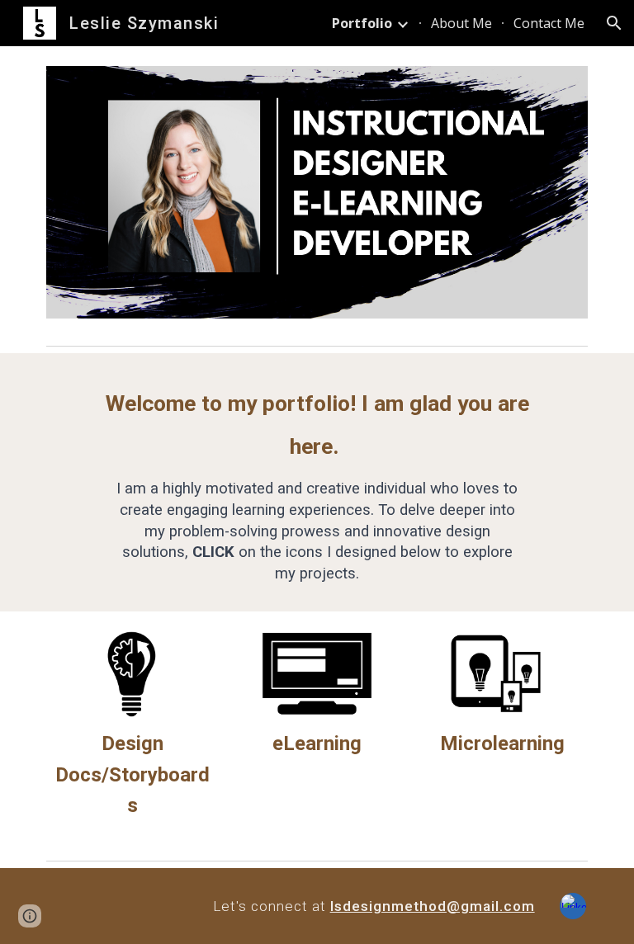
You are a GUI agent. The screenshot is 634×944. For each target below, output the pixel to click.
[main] (316, 482)
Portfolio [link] (362, 23)
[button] (614, 23)
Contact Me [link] (548, 23)
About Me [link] (461, 23)
